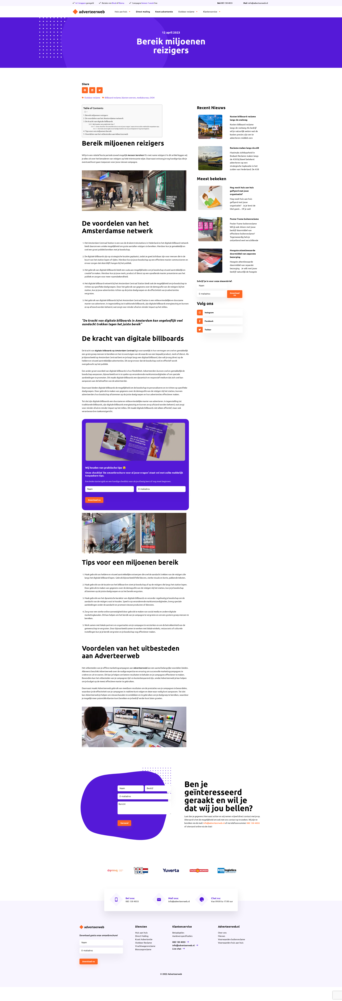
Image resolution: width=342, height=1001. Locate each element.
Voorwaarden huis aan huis (230, 942)
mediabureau (143, 97)
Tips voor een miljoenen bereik (98, 131)
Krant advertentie (164, 11)
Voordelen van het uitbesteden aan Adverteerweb (106, 134)
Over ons (222, 932)
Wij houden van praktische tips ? (104, 124)
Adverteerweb (140, 668)
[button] (85, 90)
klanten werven (129, 97)
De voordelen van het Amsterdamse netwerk (104, 118)
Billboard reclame (113, 97)
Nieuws (221, 936)
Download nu (94, 500)
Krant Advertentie (143, 939)
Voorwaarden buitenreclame (231, 939)
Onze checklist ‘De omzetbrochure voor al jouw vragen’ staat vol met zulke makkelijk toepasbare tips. (128, 126)
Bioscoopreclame (143, 949)
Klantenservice (210, 11)
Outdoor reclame (186, 11)
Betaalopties (178, 932)
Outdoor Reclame (143, 942)
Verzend (124, 823)
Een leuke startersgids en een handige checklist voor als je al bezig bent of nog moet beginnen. (123, 129)
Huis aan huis (121, 11)
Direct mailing (143, 11)
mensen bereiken (136, 155)
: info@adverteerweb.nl (255, 3)
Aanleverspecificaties (182, 936)
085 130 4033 (224, 3)
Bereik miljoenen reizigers (96, 115)
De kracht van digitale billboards (99, 121)
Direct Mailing (141, 936)
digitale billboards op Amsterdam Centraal (115, 350)
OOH (152, 97)
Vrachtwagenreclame (145, 946)
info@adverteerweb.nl (214, 823)
